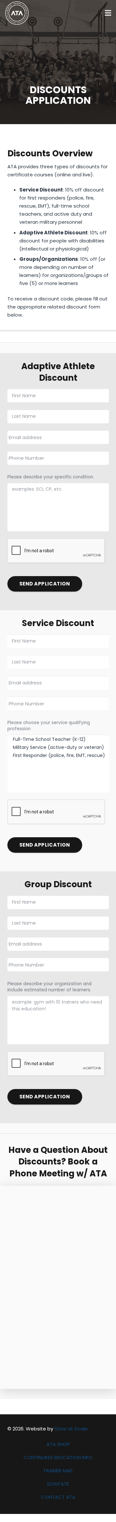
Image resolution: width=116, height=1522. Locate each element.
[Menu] (108, 13)
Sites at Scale (71, 1428)
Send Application (44, 583)
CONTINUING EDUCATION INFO (58, 1457)
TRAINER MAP (58, 1470)
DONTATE (58, 1483)
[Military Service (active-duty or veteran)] (60, 747)
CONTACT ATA (58, 1497)
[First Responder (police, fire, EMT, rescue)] (60, 755)
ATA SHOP (58, 1444)
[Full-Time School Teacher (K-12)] (60, 739)
